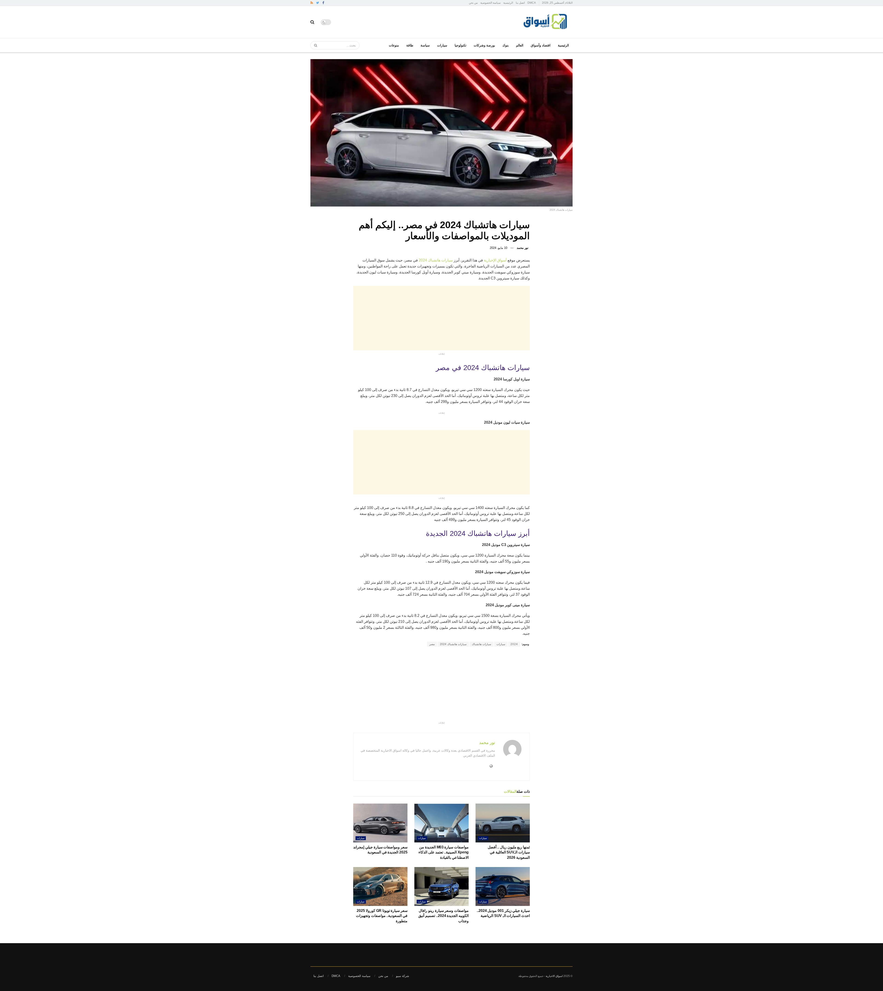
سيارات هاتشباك (481, 644)
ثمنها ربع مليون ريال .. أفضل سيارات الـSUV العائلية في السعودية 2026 (509, 852)
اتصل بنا (520, 2)
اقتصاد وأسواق (540, 45)
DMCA (532, 2)
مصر (432, 644)
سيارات (442, 45)
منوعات (394, 45)
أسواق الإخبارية (495, 260)
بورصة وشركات (484, 45)
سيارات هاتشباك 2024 (436, 260)
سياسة (425, 45)
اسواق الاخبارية (554, 976)
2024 (514, 644)
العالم (519, 45)
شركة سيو (402, 976)
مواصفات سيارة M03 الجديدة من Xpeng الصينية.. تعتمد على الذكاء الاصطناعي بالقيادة (444, 852)
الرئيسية (508, 2)
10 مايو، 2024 (498, 248)
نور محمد (522, 248)
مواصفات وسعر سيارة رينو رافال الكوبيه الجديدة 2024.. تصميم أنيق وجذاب (443, 916)
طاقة (409, 45)
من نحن (473, 2)
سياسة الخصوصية (490, 2)
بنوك (505, 45)
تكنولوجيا (460, 45)
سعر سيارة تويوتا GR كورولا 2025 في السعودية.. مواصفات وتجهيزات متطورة (381, 916)
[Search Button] (314, 45)
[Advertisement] (395, 318)
